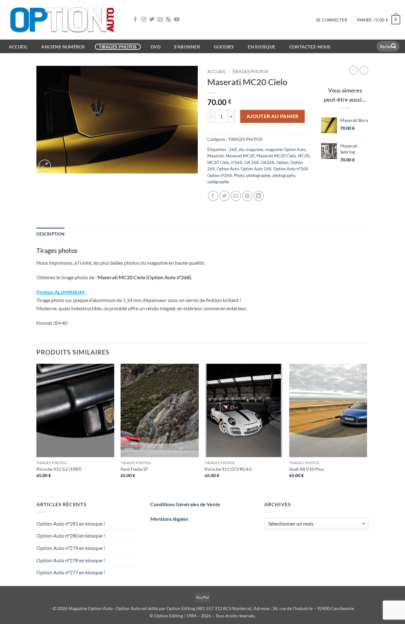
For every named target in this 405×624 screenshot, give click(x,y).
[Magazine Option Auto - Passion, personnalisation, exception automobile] (63, 20)
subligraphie (218, 181)
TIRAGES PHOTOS (250, 71)
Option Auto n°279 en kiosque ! (70, 548)
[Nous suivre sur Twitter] (151, 19)
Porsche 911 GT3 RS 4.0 (228, 469)
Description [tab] (50, 233)
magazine (254, 149)
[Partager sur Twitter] (224, 196)
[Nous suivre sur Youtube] (176, 19)
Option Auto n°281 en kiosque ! (70, 523)
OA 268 (251, 162)
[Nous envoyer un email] (160, 19)
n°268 (236, 162)
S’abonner (187, 46)
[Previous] (36, 426)
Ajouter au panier (272, 116)
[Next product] (353, 70)
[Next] (366, 426)
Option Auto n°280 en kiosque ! (70, 536)
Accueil (216, 71)
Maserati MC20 (240, 155)
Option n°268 (219, 175)
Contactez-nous (310, 46)
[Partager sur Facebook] (213, 196)
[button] (331, 20)
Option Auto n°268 (290, 168)
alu (241, 149)
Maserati (215, 155)
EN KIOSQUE (261, 46)
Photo (239, 175)
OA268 (267, 162)
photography (283, 175)
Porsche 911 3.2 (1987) (59, 469)
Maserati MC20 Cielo (276, 155)
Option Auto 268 (256, 168)
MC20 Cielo (218, 162)
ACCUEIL (18, 46)
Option (282, 162)
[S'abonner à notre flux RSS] (168, 19)
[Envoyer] (393, 46)
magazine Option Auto (285, 149)
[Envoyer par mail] (236, 196)
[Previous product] (363, 70)
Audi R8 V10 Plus (306, 469)
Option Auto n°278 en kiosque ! (70, 560)
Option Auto (228, 168)
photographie (258, 175)
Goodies (224, 46)
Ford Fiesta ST (134, 469)
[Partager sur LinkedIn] (258, 196)
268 (233, 149)
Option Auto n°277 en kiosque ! (70, 572)
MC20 (303, 155)
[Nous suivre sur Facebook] (135, 19)
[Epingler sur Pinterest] (247, 196)
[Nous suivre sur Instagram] (143, 19)
